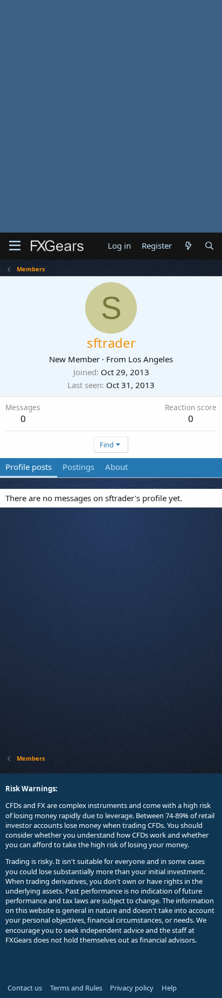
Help (169, 988)
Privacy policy (132, 988)
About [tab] (116, 466)
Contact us (25, 988)
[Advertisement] (111, 116)
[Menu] (14, 246)
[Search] (209, 246)
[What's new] (187, 246)
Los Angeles (150, 359)
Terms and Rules (76, 988)
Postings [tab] (78, 466)
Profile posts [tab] (28, 466)
